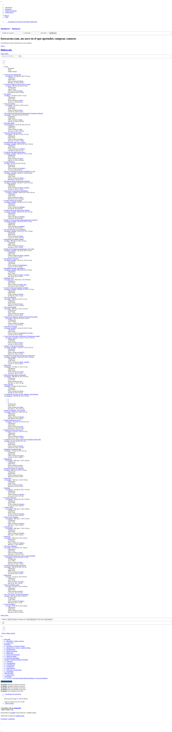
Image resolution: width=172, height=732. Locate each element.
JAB (20, 610)
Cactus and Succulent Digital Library (14, 152)
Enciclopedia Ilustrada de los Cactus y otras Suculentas (19, 556)
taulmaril (21, 207)
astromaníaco (23, 265)
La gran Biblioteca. (9, 162)
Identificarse (5, 29)
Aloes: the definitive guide (11, 585)
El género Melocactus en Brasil (13, 200)
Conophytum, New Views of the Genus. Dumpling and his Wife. (22, 439)
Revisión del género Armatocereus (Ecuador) (17, 181)
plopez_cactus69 (11, 144)
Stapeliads (7, 488)
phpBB (13, 713)
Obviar (3, 46)
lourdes (9, 115)
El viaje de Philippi (9, 604)
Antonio (10, 460)
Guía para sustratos (9, 103)
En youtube (7, 94)
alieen (21, 158)
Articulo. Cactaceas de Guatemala (13, 346)
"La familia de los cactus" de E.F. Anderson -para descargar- (21, 394)
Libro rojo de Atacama (10, 326)
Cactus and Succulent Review (12, 74)
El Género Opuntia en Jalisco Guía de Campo (17, 84)
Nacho (21, 246)
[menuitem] (8, 7)
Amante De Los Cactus (26, 333)
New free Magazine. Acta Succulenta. (15, 229)
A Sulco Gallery (8, 507)
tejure (21, 197)
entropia (10, 76)
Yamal (21, 81)
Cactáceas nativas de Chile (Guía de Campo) (17, 210)
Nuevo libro (7, 478)
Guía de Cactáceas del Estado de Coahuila (16, 287)
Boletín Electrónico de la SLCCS (13, 430)
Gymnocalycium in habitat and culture (15, 565)
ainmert (9, 376)
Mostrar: (4, 619)
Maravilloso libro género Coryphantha (15, 375)
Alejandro (9, 396)
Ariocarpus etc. (8, 526)
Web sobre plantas (9, 123)
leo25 (21, 591)
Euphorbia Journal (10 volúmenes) (14, 468)
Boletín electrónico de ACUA (12, 420)
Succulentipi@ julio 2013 (11, 258)
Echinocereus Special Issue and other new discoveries (19, 355)
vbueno (21, 178)
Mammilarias (8, 459)
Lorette (10, 105)
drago (21, 342)
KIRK (8, 386)
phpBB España (20, 716)
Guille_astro (10, 279)
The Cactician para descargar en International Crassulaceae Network (23, 113)
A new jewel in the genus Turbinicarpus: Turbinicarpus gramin (22, 336)
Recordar (44, 33)
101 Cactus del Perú (10, 297)
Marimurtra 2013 (9, 278)
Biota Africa (7, 365)
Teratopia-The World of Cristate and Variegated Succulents (21, 317)
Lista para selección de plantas (12, 132)
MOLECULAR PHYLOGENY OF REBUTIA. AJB (19, 171)
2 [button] (4, 62)
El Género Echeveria (10, 497)
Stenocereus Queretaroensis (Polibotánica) (16, 191)
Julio (20, 129)
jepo (20, 381)
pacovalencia (10, 124)
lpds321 (21, 352)
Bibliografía (6, 50)
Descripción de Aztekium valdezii (13, 239)
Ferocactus (7, 536)
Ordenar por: (22, 619)
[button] (4, 63)
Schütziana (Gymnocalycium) (12, 449)
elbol (8, 241)
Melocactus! (7, 575)
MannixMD (17, 708)
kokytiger (22, 168)
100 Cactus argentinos (10, 546)
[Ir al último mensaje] (23, 81)
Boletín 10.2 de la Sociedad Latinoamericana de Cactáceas (20, 220)
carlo (9, 577)
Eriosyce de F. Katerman (11, 517)
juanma (21, 455)
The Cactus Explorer (10, 307)
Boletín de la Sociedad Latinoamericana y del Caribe (19, 249)
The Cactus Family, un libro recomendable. (16, 594)
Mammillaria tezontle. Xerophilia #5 (14, 268)
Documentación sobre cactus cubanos (15, 142)
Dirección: (41, 619)
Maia (20, 120)
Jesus (9, 86)
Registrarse (16, 29)
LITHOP (22, 149)
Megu (8, 95)
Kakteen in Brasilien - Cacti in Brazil (14, 410)
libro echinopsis (8, 384)
